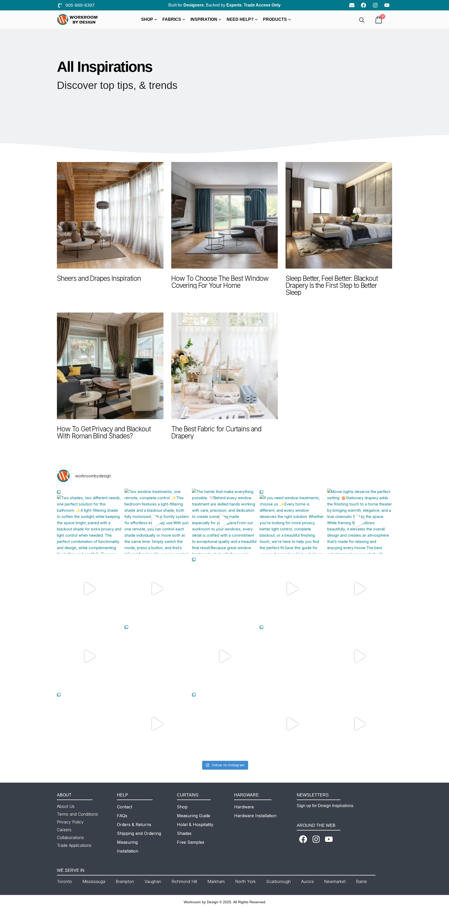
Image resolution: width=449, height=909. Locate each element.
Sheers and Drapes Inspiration (99, 278)
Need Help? (240, 19)
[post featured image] (110, 215)
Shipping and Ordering (139, 833)
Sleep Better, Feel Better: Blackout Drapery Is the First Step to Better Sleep (332, 285)
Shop (147, 19)
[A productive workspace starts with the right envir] (156, 588)
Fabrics (171, 19)
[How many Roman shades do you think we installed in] (292, 588)
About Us (66, 806)
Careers (64, 829)
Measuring (127, 842)
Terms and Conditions (77, 814)
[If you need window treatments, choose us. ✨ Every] (292, 521)
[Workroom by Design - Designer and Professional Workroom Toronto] (77, 19)
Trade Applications (74, 845)
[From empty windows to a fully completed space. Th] (359, 723)
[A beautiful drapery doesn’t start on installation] (359, 656)
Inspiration (203, 19)
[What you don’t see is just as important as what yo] (359, 588)
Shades (184, 833)
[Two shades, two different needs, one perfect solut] (89, 521)
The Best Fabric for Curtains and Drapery (216, 432)
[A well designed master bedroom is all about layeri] (89, 588)
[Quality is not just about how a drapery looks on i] (89, 656)
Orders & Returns (134, 824)
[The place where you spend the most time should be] (224, 656)
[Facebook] (363, 5)
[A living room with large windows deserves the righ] (292, 723)
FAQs (122, 815)
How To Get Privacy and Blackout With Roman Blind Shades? (103, 432)
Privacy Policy (70, 821)
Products (275, 19)
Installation (127, 851)
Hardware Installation (255, 815)
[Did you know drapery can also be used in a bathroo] (156, 656)
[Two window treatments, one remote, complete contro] (156, 521)
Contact (124, 806)
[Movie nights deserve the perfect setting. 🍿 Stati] (359, 521)
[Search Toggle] (362, 20)
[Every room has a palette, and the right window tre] (156, 723)
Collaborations (70, 837)
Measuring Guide (193, 815)
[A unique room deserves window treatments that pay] (292, 656)
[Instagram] (375, 5)
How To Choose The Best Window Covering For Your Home (219, 281)
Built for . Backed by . (224, 5)
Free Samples (190, 842)
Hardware (244, 806)
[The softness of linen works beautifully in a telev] (224, 723)
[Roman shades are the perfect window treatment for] (224, 588)
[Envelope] (352, 5)
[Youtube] (387, 5)
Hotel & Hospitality (195, 824)
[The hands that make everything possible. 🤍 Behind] (224, 521)
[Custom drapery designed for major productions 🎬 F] (89, 723)
